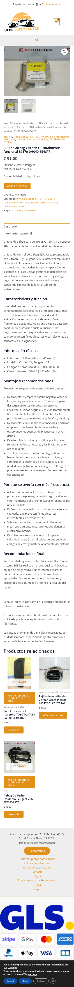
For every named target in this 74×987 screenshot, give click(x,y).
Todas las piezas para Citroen (37, 859)
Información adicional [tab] (18, 233)
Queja (37, 884)
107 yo (8, 136)
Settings (41, 981)
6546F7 (18, 210)
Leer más (13, 730)
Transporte (37, 889)
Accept (10, 981)
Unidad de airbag (37, 139)
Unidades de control (50, 123)
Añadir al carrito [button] (53, 715)
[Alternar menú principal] (66, 21)
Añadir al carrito (17, 186)
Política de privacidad (37, 863)
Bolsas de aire (22, 136)
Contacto (37, 872)
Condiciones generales (37, 867)
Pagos (37, 876)
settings (32, 974)
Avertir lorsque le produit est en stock (18, 698)
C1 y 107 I (20, 127)
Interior (21, 139)
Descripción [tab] (11, 226)
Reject (25, 981)
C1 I (34, 136)
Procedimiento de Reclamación (37, 880)
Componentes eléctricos (24, 123)
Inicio (6, 123)
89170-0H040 (30, 210)
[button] (37, 40)
